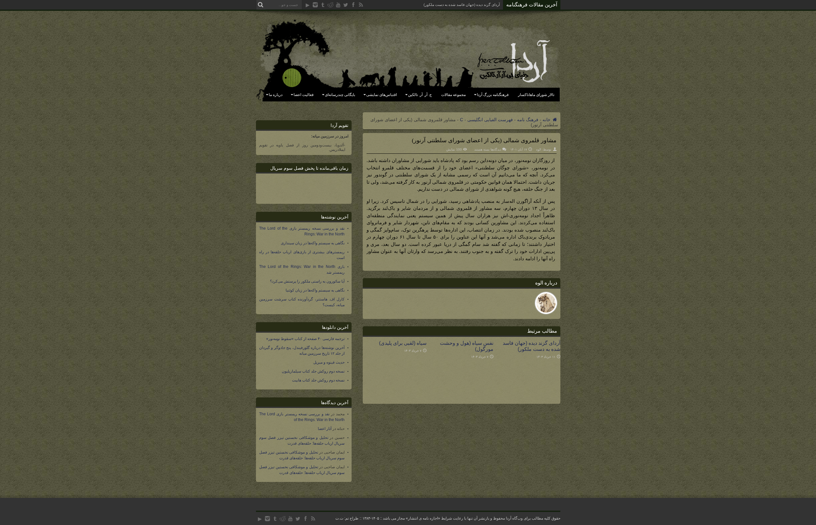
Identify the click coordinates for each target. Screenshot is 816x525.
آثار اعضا (325, 428)
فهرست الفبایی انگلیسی (490, 119)
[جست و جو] (261, 5)
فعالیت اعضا (304, 94)
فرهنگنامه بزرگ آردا (493, 94)
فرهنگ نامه (527, 119)
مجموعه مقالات (453, 94)
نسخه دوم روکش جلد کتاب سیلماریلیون (313, 371)
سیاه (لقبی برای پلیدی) (402, 343)
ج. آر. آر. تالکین (420, 94)
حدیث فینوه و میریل (329, 362)
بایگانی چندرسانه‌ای (340, 94)
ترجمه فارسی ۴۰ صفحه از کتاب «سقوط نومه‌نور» (305, 338)
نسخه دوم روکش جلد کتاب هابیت (318, 380)
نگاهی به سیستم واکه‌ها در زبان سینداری (313, 243)
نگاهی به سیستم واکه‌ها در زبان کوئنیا (315, 290)
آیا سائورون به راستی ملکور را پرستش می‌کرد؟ (307, 281)
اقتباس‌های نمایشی (381, 94)
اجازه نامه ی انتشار (423, 518)
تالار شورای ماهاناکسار (536, 94)
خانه (547, 119)
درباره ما (275, 94)
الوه (538, 149)
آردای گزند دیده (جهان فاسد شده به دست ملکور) (462, 5)
